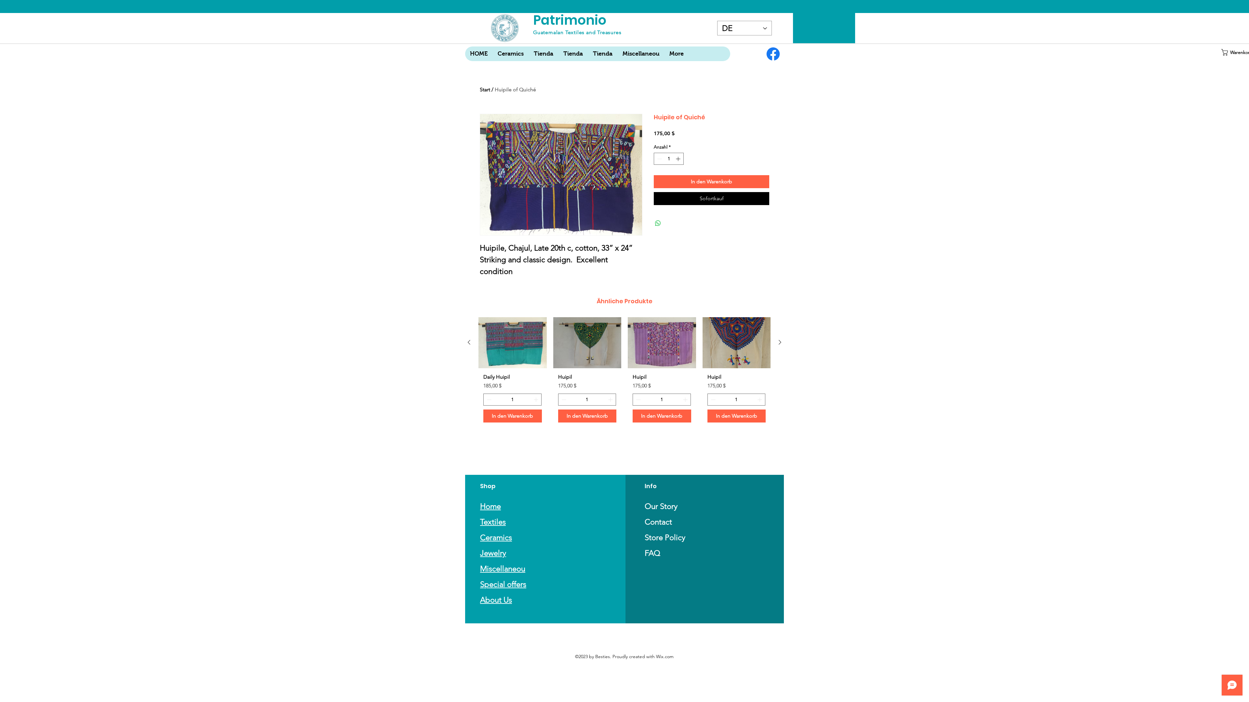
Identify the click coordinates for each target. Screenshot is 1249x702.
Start (485, 89)
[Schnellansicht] (512, 342)
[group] (624, 372)
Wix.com (665, 656)
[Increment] (679, 158)
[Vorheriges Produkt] (469, 342)
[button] (1233, 52)
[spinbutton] (669, 158)
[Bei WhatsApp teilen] (658, 223)
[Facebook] (773, 54)
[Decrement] (659, 158)
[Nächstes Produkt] (780, 342)
